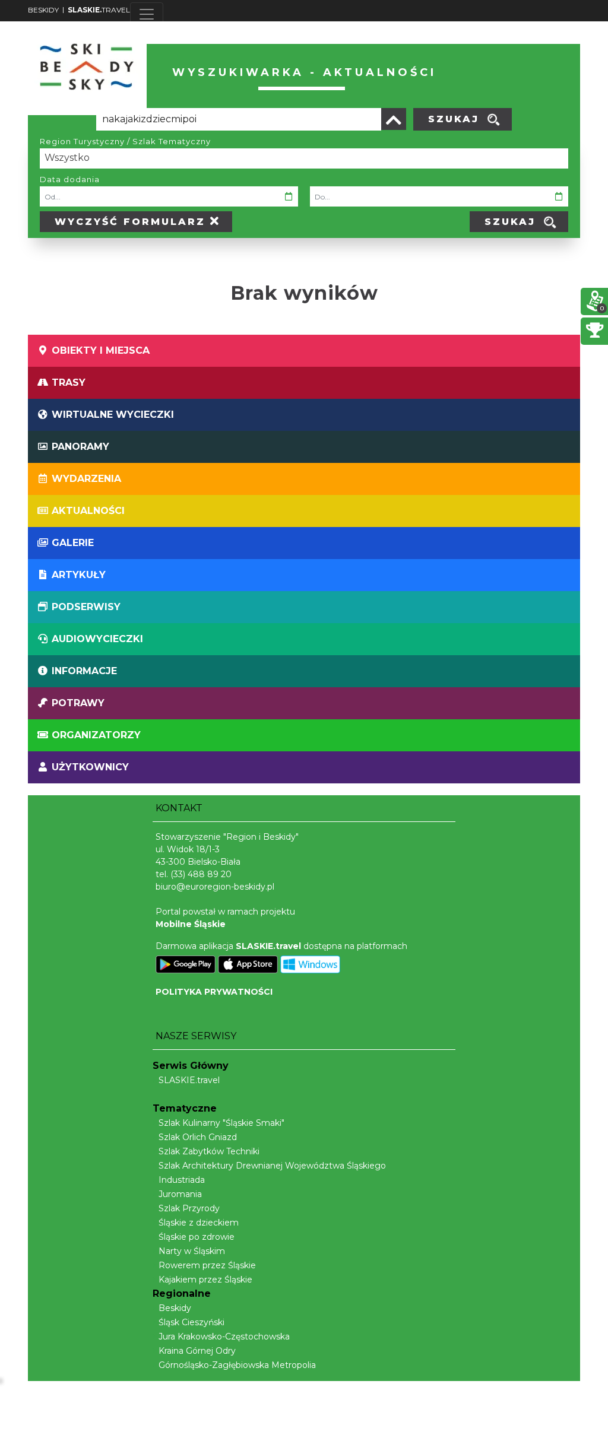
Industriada (182, 1179)
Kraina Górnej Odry (197, 1350)
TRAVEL (99, 9)
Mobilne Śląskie (191, 924)
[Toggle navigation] (146, 14)
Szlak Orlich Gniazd (198, 1137)
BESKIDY (43, 9)
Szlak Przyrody (189, 1208)
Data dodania (70, 179)
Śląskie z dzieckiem (199, 1222)
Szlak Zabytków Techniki (209, 1151)
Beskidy (175, 1308)
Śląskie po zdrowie (197, 1236)
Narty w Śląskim (192, 1251)
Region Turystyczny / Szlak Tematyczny (125, 141)
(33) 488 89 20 (201, 874)
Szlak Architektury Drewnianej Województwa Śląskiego (272, 1165)
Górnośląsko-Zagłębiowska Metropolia (237, 1365)
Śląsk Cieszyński (191, 1322)
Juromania (180, 1194)
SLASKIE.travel (189, 1080)
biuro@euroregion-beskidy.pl (215, 886)
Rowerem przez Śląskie (207, 1265)
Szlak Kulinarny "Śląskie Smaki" (221, 1123)
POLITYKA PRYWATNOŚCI (214, 991)
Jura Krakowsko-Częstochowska (224, 1336)
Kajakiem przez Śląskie (205, 1279)
